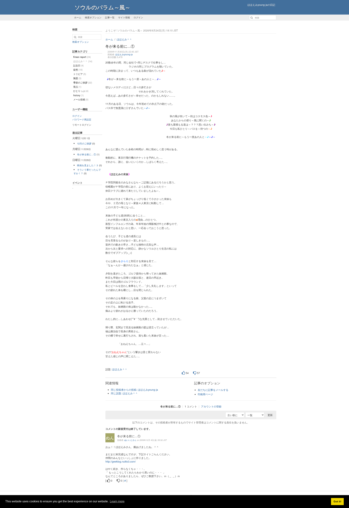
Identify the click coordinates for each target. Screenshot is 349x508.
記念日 (78, 65)
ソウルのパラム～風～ (102, 7)
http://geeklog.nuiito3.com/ (120, 461)
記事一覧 (110, 17)
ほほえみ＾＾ (124, 39)
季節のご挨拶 (82, 82)
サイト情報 (124, 17)
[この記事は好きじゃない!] (194, 373)
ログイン (138, 17)
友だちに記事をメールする (213, 390)
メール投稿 (80, 99)
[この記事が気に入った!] (183, 373)
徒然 (78, 69)
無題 (77, 78)
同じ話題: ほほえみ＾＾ (124, 393)
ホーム (77, 17)
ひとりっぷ (80, 91)
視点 (77, 86)
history (78, 95)
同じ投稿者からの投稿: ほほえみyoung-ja (134, 389)
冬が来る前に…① (86, 154)
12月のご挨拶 (84, 143)
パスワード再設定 (81, 119)
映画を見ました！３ (87, 165)
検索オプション (93, 17)
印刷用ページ (205, 394)
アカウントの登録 (211, 406)
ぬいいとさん (130, 440)
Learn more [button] (117, 501)
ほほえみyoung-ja (124, 54)
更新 (270, 415)
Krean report (82, 57)
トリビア (79, 74)
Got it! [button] (337, 501)
